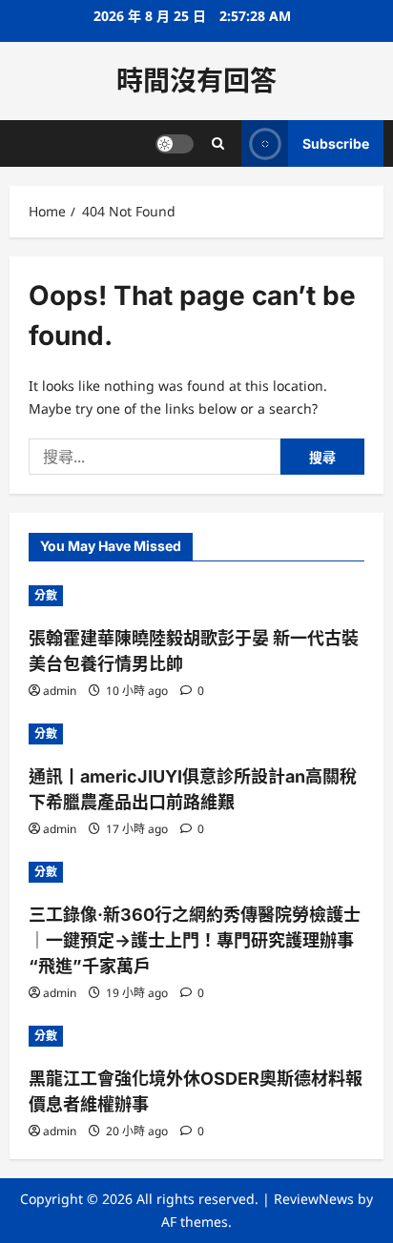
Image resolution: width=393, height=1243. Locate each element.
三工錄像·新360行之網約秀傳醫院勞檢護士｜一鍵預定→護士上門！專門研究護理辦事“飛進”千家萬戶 (195, 940)
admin (59, 691)
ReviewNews (314, 1199)
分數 (45, 595)
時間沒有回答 (196, 81)
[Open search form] (218, 143)
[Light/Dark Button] (174, 143)
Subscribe (335, 143)
